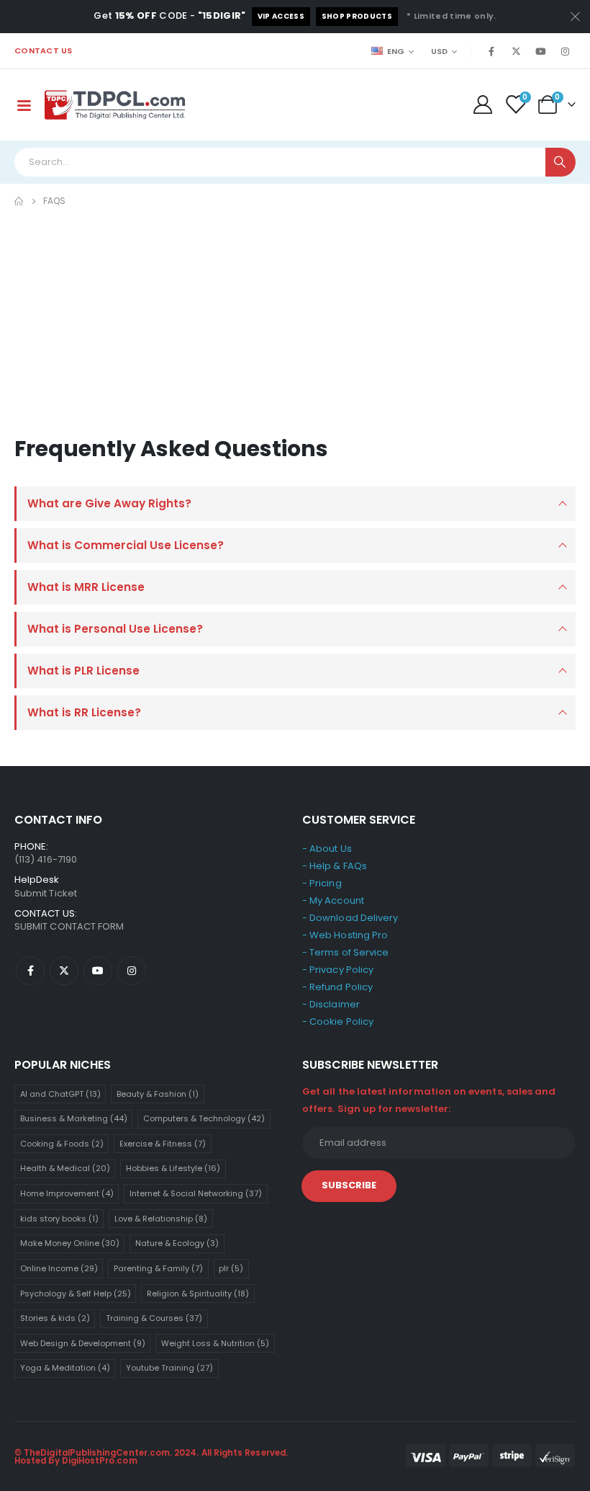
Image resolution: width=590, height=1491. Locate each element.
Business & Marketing (73, 1118)
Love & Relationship (160, 1218)
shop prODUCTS (357, 16)
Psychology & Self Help (75, 1293)
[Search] (560, 162)
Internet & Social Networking (196, 1193)
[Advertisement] (295, 318)
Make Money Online (69, 1243)
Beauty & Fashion (158, 1094)
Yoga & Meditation (65, 1368)
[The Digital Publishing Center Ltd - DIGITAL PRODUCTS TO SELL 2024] (115, 105)
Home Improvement (67, 1193)
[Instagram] (565, 51)
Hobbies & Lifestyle (173, 1168)
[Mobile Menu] (23, 104)
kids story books (59, 1218)
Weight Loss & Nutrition (215, 1343)
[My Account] (482, 104)
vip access (281, 16)
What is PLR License (83, 670)
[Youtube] (540, 51)
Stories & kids (55, 1318)
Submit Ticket (45, 893)
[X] (516, 51)
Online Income (59, 1268)
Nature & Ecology (177, 1243)
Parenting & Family (158, 1268)
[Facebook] (491, 51)
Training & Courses (154, 1318)
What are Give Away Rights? (109, 503)
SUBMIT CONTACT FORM (69, 926)
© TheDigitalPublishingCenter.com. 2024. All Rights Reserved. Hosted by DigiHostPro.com (151, 1457)
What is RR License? (84, 712)
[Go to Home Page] (18, 201)
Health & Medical (65, 1168)
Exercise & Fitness (162, 1143)
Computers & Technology (204, 1118)
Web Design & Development (82, 1343)
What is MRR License (86, 587)
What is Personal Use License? (115, 628)
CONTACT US (43, 50)
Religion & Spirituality (198, 1293)
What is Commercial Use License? (125, 545)
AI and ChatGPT (60, 1094)
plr (231, 1268)
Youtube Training (169, 1368)
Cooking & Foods (62, 1143)
